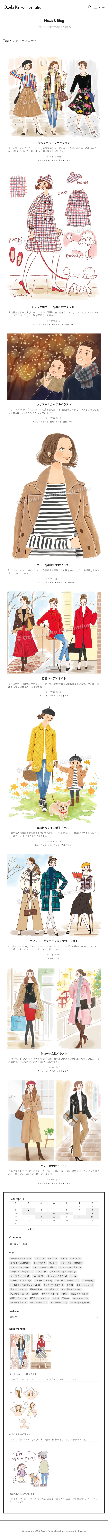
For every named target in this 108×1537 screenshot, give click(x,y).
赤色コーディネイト (54, 678)
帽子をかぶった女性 (39, 1298)
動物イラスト (41, 845)
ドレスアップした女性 (70, 1267)
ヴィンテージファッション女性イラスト (54, 941)
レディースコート (43, 1281)
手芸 (65, 1298)
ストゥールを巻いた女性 (44, 1267)
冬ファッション (85, 1285)
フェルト (41, 1272)
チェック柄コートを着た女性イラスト (54, 307)
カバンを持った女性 (20, 1263)
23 (92, 1217)
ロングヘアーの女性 (54, 1285)
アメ (64, 1258)
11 (28, 1213)
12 (41, 1213)
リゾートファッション (20, 1281)
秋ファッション (59, 1303)
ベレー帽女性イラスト (54, 1166)
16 (92, 1213)
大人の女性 (51, 1289)
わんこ (52, 1258)
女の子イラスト (50, 1294)
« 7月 (31, 1229)
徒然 (56, 1298)
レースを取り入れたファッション (25, 1285)
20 (54, 1217)
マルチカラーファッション (54, 143)
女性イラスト (64, 160)
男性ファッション (38, 1303)
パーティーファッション (21, 1272)
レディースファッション (67, 1281)
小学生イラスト (18, 1298)
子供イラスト (67, 845)
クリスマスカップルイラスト (54, 404)
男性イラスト (69, 422)
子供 (64, 1294)
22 (79, 1217)
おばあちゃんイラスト (20, 1258)
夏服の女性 (36, 1289)
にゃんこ (40, 1258)
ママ (73, 1276)
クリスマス (40, 1263)
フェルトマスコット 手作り (63, 1272)
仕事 (70, 1285)
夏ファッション (18, 1289)
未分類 (71, 582)
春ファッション (80, 1298)
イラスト (75, 1258)
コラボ (53, 1263)
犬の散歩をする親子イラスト (54, 827)
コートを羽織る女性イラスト (54, 565)
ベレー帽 (38, 1276)
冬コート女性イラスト (54, 1053)
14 (67, 1213)
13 (54, 1213)
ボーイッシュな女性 (57, 1276)
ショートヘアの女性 (19, 1267)
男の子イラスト (18, 1303)
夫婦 (35, 1294)
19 (41, 1217)
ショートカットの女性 (71, 1263)
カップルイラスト (41, 422)
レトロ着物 (88, 1281)
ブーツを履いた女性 (19, 1276)
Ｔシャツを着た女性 (79, 1303)
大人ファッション (19, 1294)
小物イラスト (71, 325)
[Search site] (89, 7)
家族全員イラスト (79, 1294)
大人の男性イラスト (70, 1289)
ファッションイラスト (47, 160)
